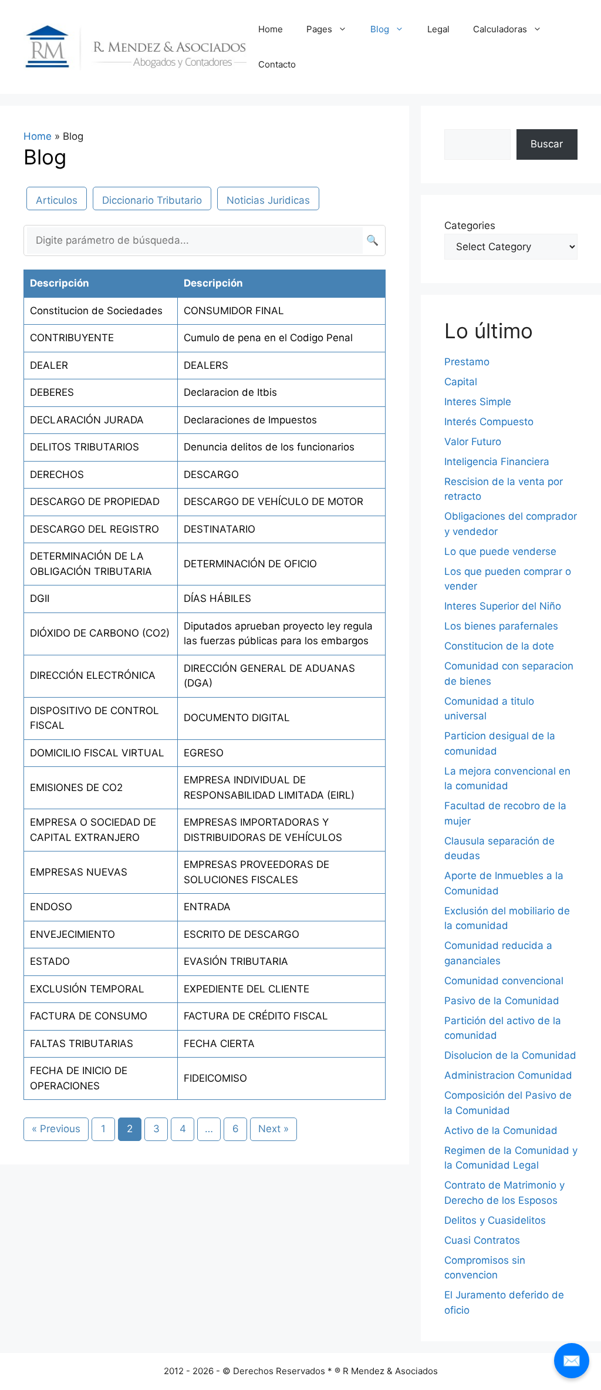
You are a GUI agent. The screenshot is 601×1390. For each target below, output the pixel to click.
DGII (39, 598)
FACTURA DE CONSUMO (88, 1016)
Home (270, 29)
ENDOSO (51, 907)
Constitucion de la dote (499, 646)
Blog (379, 29)
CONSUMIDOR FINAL (234, 311)
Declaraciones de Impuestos (250, 420)
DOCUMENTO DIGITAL (237, 717)
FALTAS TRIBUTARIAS (81, 1043)
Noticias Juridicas (268, 200)
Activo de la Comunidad (501, 1130)
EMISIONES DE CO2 (76, 787)
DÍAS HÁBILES (217, 598)
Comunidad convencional (503, 981)
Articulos (56, 200)
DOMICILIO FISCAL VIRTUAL (97, 753)
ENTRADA (207, 907)
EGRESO (204, 753)
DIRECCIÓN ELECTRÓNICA (93, 675)
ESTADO (50, 961)
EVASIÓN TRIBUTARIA (236, 961)
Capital (460, 382)
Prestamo (466, 362)
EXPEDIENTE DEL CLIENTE (246, 989)
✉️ (571, 1360)
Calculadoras (500, 29)
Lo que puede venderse (500, 551)
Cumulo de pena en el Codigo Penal (268, 338)
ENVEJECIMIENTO (72, 934)
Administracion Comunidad (508, 1075)
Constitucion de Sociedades (96, 311)
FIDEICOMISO (215, 1078)
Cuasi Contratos (482, 1240)
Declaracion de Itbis (230, 392)
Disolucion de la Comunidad (510, 1055)
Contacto (277, 64)
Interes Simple (477, 402)
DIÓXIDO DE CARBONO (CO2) (100, 633)
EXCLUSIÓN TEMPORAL (87, 989)
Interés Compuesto (489, 422)
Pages (319, 29)
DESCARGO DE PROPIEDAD (95, 501)
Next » (273, 1129)
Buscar (547, 144)
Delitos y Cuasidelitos (495, 1220)
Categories (469, 225)
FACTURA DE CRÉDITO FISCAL (256, 1016)
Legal (438, 29)
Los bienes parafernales (501, 626)
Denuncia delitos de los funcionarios (269, 447)
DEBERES (52, 392)
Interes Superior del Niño (502, 606)
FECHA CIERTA (219, 1043)
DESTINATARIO (219, 529)
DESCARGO (211, 474)
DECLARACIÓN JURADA (87, 420)
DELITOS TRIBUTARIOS (84, 447)
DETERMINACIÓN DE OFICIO (250, 564)
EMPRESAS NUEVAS (78, 872)
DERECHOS (57, 474)
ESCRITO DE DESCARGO (241, 934)
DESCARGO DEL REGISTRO (94, 529)
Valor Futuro (472, 441)
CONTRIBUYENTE (72, 338)
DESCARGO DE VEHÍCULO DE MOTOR (273, 501)
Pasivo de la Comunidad (501, 1001)
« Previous (56, 1129)
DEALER (49, 365)
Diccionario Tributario (152, 200)
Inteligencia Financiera (496, 461)
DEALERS (206, 365)
